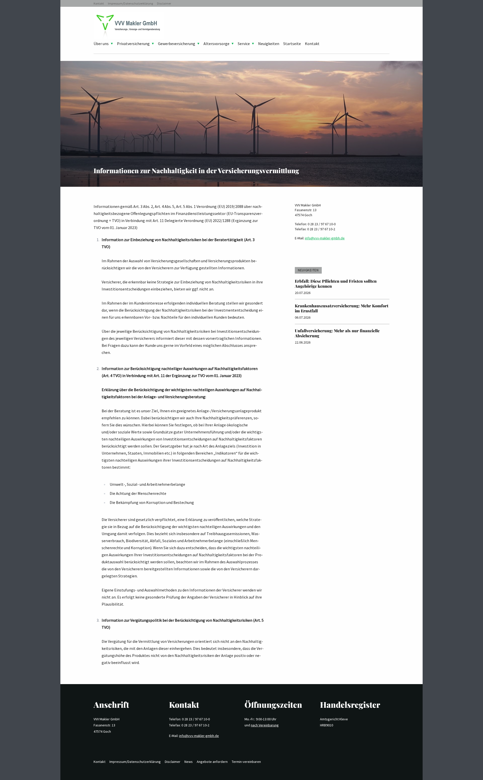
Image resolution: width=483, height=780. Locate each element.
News (188, 761)
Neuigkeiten (268, 43)
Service (244, 43)
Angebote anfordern (212, 761)
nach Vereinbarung (265, 725)
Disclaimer (164, 3)
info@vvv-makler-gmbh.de (325, 238)
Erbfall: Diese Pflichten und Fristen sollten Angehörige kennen (336, 283)
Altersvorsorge (216, 43)
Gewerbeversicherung (176, 43)
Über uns (101, 43)
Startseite (292, 43)
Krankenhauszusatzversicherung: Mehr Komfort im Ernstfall (341, 308)
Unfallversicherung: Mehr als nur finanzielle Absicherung (337, 333)
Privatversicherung (133, 43)
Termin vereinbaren (246, 761)
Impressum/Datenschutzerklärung (130, 3)
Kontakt (99, 3)
